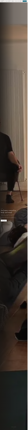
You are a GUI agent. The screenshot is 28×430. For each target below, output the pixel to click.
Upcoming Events (9, 1)
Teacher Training (13, 1)
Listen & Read (20, 1)
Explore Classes (4, 220)
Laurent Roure (2, 1)
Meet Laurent (10, 220)
